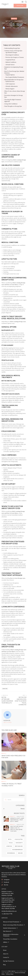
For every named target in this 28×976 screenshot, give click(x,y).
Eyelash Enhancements (9, 928)
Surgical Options (10, 75)
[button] (22, 2)
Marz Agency (11, 971)
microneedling (11, 853)
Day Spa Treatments (8, 961)
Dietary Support (10, 88)
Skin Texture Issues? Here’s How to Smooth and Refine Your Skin (16, 829)
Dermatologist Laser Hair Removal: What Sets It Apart (17, 820)
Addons (5, 942)
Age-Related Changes (11, 52)
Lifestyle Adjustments (12, 86)
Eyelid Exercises (10, 81)
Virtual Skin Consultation (10, 939)
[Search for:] (14, 799)
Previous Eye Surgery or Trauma (15, 57)
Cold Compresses (10, 84)
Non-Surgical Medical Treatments (15, 77)
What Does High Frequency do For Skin (13, 756)
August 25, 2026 (20, 824)
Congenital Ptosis (10, 60)
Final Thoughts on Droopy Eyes (13, 106)
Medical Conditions (11, 62)
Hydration (9, 846)
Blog (4, 964)
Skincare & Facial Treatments (11, 922)
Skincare (4, 688)
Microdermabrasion (17, 849)
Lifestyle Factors (10, 64)
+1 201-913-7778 (7, 914)
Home (4, 950)
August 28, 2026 (20, 816)
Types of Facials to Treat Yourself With (11, 785)
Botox (9, 839)
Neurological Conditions (12, 55)
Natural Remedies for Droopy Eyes (13, 79)
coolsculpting (19, 839)
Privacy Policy (9, 974)
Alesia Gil (7, 720)
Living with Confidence (10, 104)
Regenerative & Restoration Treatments (10, 935)
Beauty (14, 18)
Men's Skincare (19, 846)
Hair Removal (7, 931)
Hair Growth (19, 842)
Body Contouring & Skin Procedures (13, 925)
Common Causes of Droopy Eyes (13, 50)
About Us (5, 954)
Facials (11, 842)
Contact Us (6, 957)
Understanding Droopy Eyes (12, 48)
